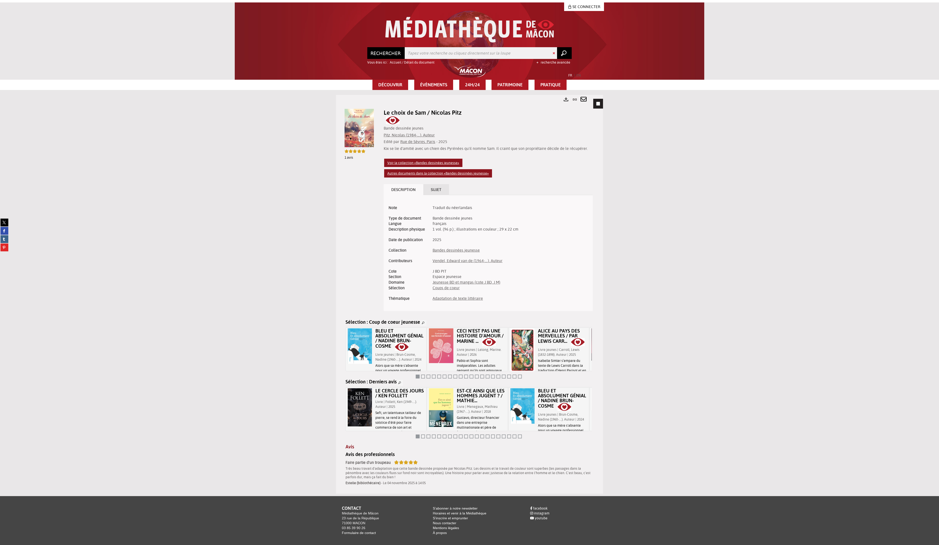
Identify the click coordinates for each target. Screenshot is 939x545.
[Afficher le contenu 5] (439, 376)
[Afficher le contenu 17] (504, 376)
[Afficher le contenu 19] (514, 376)
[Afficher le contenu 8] (455, 376)
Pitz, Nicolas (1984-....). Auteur (409, 135)
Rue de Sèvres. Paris (417, 141)
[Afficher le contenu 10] (466, 376)
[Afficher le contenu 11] (471, 376)
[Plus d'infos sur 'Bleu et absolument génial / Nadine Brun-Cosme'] (360, 346)
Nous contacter (444, 523)
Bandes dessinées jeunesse (456, 250)
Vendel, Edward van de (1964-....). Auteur (468, 260)
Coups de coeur (446, 287)
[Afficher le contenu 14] (488, 376)
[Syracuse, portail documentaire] (469, 30)
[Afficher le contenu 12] (477, 376)
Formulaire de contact (359, 533)
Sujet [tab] (436, 189)
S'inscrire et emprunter (450, 518)
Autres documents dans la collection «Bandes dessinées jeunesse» (438, 173)
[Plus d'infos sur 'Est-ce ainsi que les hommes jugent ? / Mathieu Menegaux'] (441, 407)
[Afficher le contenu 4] (434, 376)
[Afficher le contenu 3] (428, 376)
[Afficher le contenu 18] (509, 376)
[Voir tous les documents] (423, 323)
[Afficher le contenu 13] (482, 376)
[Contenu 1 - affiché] (418, 376)
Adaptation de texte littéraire (458, 298)
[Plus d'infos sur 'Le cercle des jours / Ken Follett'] (360, 407)
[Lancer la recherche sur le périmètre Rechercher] (564, 53)
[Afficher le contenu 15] (493, 376)
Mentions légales (446, 528)
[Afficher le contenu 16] (498, 376)
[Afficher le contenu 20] (520, 376)
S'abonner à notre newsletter (455, 508)
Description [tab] (403, 189)
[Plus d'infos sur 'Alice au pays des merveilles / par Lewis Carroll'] (522, 350)
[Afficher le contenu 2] (423, 376)
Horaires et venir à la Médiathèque (459, 513)
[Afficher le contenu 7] (450, 376)
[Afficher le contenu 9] (461, 376)
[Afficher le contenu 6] (445, 376)
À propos (440, 533)
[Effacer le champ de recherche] (554, 53)
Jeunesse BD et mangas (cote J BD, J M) (466, 282)
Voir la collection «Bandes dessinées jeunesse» (423, 163)
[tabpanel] (469, 294)
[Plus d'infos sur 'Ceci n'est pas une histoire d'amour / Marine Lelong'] (441, 345)
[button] (390, 85)
